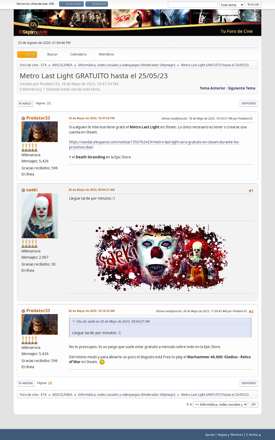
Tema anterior (212, 88)
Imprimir (248, 103)
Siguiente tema (241, 88)
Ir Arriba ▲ (253, 434)
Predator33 (38, 118)
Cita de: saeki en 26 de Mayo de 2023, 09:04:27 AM (113, 321)
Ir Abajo (25, 103)
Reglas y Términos (230, 434)
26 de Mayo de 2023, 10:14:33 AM (91, 311)
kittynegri (167, 65)
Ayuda (209, 434)
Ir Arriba (26, 383)
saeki (32, 190)
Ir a (189, 404)
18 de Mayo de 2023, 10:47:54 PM (91, 118)
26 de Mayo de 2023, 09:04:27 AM (91, 190)
